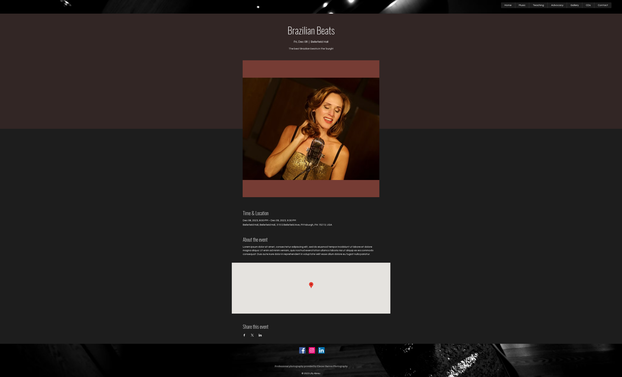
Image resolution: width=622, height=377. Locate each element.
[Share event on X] (252, 335)
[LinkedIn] (321, 350)
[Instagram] (312, 350)
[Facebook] (302, 350)
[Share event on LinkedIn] (260, 335)
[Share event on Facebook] (244, 335)
